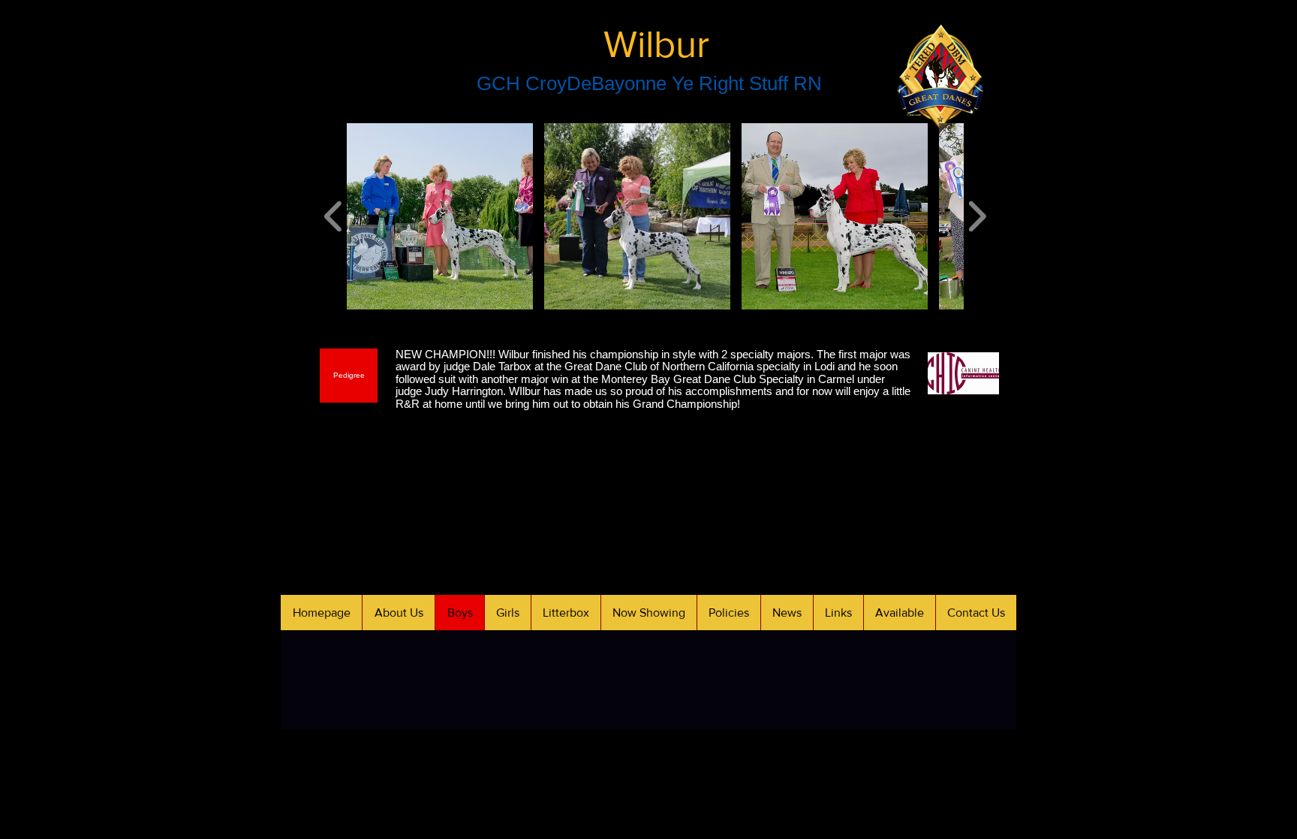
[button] (440, 216)
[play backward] (334, 216)
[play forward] (977, 216)
